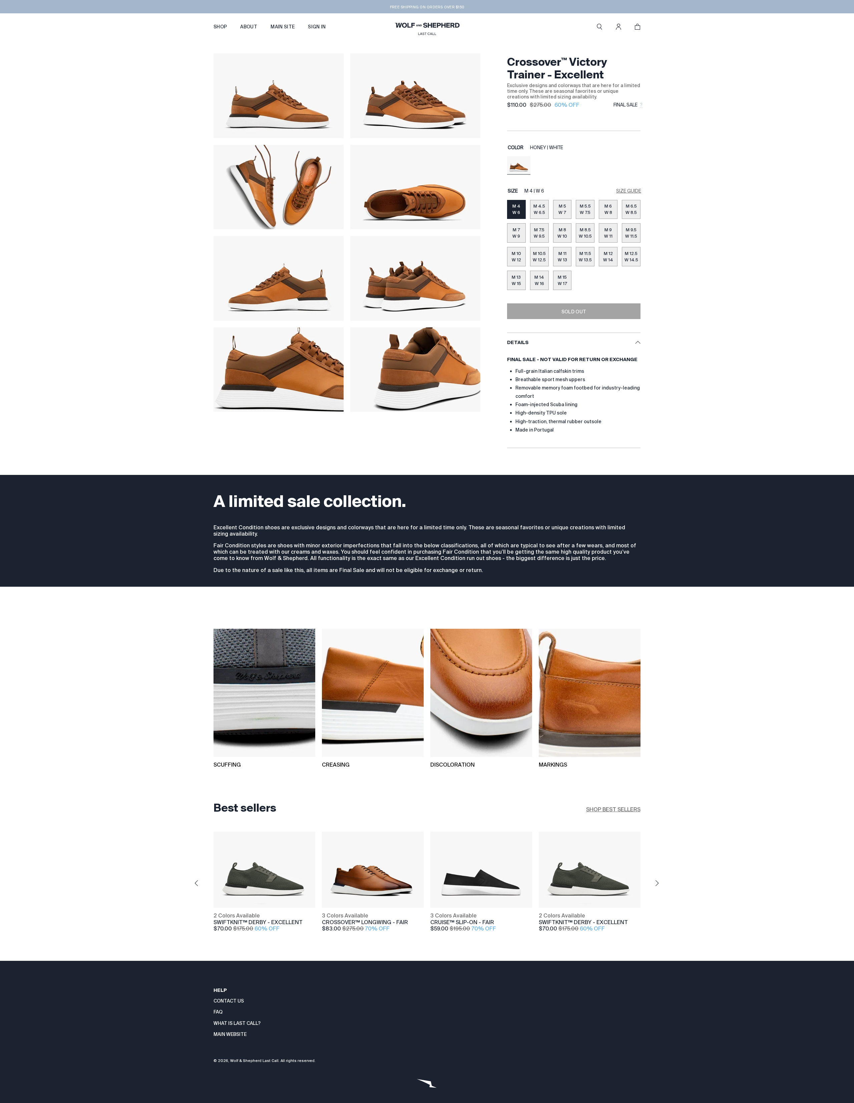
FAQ (218, 1012)
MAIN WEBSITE (230, 1034)
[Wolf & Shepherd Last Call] (427, 26)
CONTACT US (229, 1001)
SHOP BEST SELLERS (613, 809)
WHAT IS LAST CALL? (237, 1023)
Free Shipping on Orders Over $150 (427, 7)
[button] (599, 27)
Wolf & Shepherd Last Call (254, 1060)
